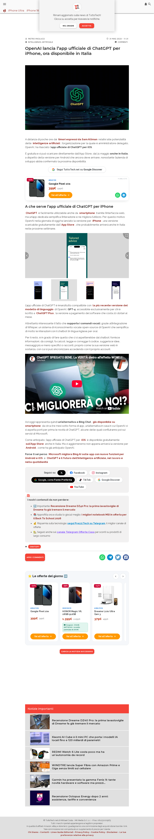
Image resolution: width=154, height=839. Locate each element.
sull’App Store (35, 443)
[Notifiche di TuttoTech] (146, 4)
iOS (83, 439)
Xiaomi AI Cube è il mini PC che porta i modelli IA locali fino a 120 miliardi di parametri (85, 738)
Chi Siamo (33, 832)
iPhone (96, 220)
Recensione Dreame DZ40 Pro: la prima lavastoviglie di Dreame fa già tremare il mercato (88, 722)
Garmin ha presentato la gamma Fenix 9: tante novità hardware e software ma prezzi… (84, 781)
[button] (38, 290)
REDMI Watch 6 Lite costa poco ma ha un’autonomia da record (78, 753)
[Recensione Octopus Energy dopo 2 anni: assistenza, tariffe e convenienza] (40, 797)
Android (31, 447)
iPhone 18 (33, 10)
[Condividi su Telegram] (123, 195)
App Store (67, 224)
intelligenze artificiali (46, 143)
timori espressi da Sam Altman (77, 139)
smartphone (87, 212)
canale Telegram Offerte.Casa (75, 531)
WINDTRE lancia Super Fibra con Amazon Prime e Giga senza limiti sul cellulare (86, 767)
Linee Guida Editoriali (62, 832)
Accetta (86, 26)
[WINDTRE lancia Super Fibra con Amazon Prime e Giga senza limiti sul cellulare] (40, 766)
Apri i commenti (35, 557)
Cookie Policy (98, 832)
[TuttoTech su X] (61, 472)
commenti (123, 42)
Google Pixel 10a (59, 183)
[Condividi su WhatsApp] (117, 195)
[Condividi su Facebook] (126, 557)
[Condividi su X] (118, 557)
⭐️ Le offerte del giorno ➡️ (48, 576)
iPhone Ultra (16, 10)
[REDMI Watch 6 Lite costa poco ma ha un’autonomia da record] (40, 753)
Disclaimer (112, 832)
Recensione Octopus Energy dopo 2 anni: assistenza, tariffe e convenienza (80, 798)
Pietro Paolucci (36, 38)
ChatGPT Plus (45, 313)
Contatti (44, 832)
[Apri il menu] (4, 4)
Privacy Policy (82, 832)
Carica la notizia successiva (77, 651)
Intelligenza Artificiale (40, 42)
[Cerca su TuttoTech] (149, 4)
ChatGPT (31, 212)
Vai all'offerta (58, 195)
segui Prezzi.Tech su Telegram (86, 523)
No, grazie (68, 26)
